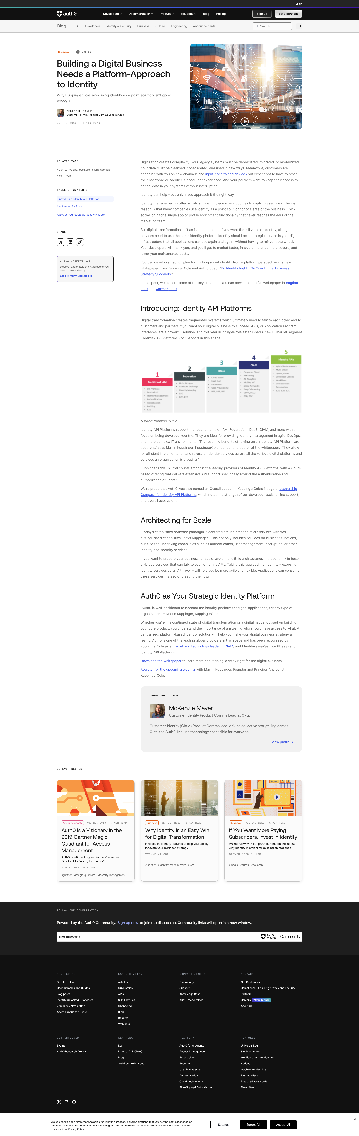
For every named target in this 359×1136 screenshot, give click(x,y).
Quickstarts (125, 988)
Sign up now (127, 923)
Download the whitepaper (161, 661)
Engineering (179, 26)
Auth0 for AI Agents (192, 1045)
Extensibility (187, 1057)
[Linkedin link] (66, 1102)
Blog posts (63, 994)
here (166, 289)
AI (78, 26)
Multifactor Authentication (257, 1057)
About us (246, 1006)
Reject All (253, 1124)
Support (185, 988)
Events (61, 1045)
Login (299, 3)
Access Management (193, 1051)
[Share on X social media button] (60, 242)
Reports (123, 1018)
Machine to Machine (253, 1069)
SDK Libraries (126, 1000)
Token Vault (248, 1087)
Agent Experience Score (72, 1012)
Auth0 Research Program (72, 1051)
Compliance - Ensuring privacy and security (268, 988)
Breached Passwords (254, 1081)
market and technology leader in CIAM (202, 646)
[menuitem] (112, 14)
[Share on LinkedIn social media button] (70, 242)
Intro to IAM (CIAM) (130, 1051)
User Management (191, 1069)
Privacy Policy (76, 1129)
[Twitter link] (59, 1102)
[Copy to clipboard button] (80, 242)
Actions (245, 1063)
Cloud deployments (192, 1081)
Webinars (124, 1024)
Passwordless (249, 1075)
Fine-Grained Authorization (196, 1087)
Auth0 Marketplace (191, 1000)
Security (185, 1063)
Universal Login (250, 1045)
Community (187, 982)
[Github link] (74, 1102)
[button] (262, 14)
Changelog (125, 1006)
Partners (246, 994)
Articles (123, 982)
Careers (255, 1000)
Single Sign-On (250, 1051)
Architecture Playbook (132, 1063)
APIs (121, 994)
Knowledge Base (190, 994)
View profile (280, 742)
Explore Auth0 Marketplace (76, 275)
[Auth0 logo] (67, 14)
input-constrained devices (226, 174)
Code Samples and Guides (73, 988)
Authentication (189, 1075)
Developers (92, 26)
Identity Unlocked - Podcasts (75, 1000)
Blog (61, 26)
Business (143, 26)
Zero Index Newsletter (71, 1006)
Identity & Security (118, 26)
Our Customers (250, 982)
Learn (121, 1045)
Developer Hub (66, 982)
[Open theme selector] (299, 26)
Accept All (283, 1124)
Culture (160, 26)
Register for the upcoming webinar (168, 670)
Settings (224, 1124)
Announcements (204, 26)
